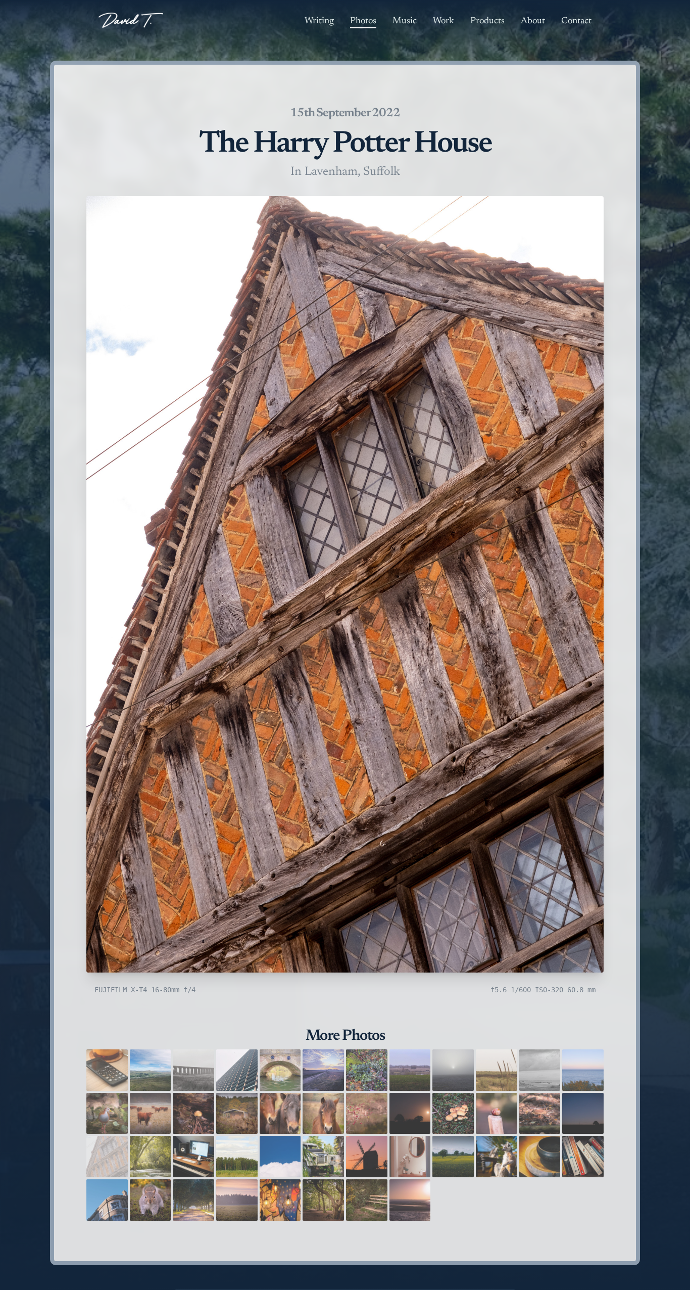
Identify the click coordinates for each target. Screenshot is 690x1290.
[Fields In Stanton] (453, 1156)
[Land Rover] (323, 1156)
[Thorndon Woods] (323, 1200)
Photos (363, 21)
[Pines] (237, 1156)
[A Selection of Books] (583, 1156)
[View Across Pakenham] (410, 1070)
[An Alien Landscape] (453, 1070)
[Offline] (107, 1070)
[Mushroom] (540, 1113)
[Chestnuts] (496, 1113)
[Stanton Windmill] (366, 1156)
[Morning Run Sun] (323, 1070)
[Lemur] (496, 1156)
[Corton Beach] (540, 1070)
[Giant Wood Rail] (107, 1113)
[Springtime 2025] (366, 1070)
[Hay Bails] (237, 1113)
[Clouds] (280, 1156)
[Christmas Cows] (150, 1113)
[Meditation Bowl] (540, 1156)
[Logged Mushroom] (193, 1113)
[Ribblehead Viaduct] (193, 1070)
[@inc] (280, 1200)
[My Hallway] (410, 1156)
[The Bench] (366, 1200)
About (533, 21)
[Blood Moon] (410, 1113)
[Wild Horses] (280, 1113)
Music (404, 21)
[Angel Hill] (107, 1200)
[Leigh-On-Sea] (410, 1200)
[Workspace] (193, 1156)
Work (443, 21)
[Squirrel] (150, 1200)
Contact (576, 21)
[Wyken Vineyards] (193, 1200)
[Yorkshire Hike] (150, 1070)
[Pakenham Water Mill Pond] (150, 1156)
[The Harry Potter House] (107, 1156)
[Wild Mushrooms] (453, 1113)
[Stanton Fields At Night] (583, 1113)
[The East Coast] (583, 1070)
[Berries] (366, 1113)
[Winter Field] (237, 1200)
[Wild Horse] (323, 1113)
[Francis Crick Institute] (237, 1070)
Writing (319, 21)
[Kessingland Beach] (496, 1070)
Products (487, 21)
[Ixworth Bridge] (280, 1070)
